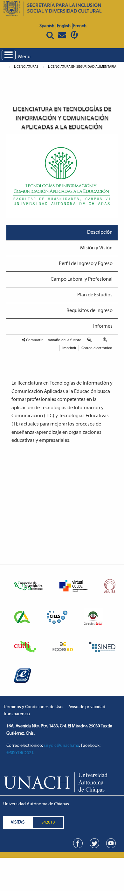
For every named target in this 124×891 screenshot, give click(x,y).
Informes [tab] (103, 326)
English (64, 26)
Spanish (46, 26)
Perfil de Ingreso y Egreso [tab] (86, 263)
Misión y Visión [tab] (96, 248)
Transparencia (16, 714)
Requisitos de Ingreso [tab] (89, 310)
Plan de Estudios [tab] (95, 295)
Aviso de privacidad (86, 707)
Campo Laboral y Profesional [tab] (82, 279)
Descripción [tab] (100, 232)
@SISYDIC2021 (19, 753)
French (79, 26)
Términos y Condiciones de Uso (33, 707)
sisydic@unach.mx (61, 745)
